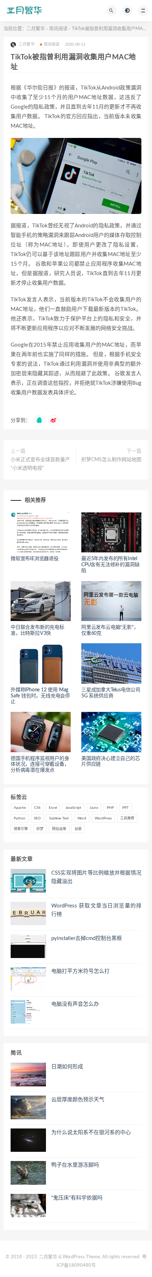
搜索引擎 (21, 829)
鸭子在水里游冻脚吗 (75, 1165)
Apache (20, 807)
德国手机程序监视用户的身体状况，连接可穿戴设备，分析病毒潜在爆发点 (40, 764)
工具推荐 (127, 818)
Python (19, 818)
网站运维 (59, 829)
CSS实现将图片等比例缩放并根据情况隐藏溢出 (96, 877)
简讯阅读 (58, 29)
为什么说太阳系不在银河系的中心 (91, 1132)
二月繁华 (36, 29)
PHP (110, 807)
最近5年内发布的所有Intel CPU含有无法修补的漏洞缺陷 (110, 564)
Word (81, 818)
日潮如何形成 (67, 1066)
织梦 (39, 829)
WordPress (103, 818)
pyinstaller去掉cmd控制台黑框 (86, 938)
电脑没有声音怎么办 (75, 1004)
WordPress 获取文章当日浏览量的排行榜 (96, 910)
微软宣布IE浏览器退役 (35, 558)
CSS (37, 807)
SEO (37, 818)
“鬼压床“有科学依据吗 (77, 1198)
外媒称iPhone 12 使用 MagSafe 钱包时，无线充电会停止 (40, 695)
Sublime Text (59, 818)
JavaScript (73, 807)
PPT (125, 807)
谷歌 (78, 829)
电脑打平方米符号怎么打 (80, 971)
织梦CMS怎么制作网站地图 (111, 459)
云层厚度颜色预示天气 (77, 1099)
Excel (53, 807)
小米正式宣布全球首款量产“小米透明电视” (40, 464)
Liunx (94, 807)
